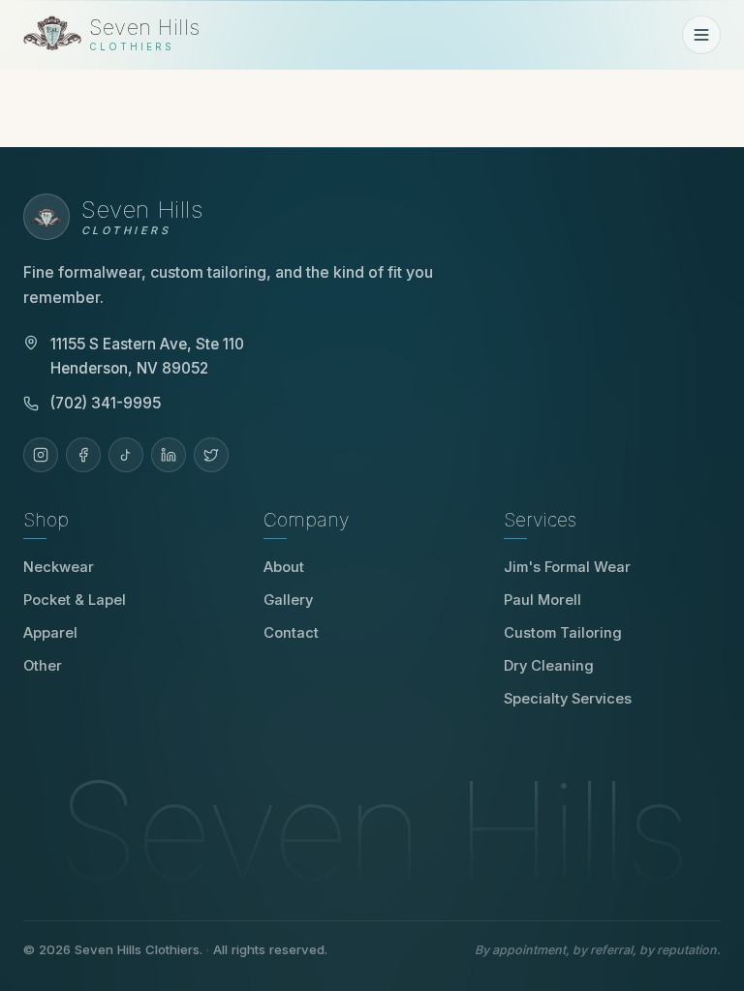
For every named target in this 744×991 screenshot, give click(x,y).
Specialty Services (568, 698)
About (284, 567)
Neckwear (58, 567)
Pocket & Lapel (74, 600)
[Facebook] (83, 454)
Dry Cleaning (549, 666)
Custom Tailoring (563, 633)
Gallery (288, 600)
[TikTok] (125, 454)
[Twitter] (211, 454)
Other (42, 666)
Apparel (50, 633)
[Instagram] (40, 454)
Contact (291, 633)
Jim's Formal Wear (574, 567)
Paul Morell (549, 600)
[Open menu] (701, 34)
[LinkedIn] (168, 454)
